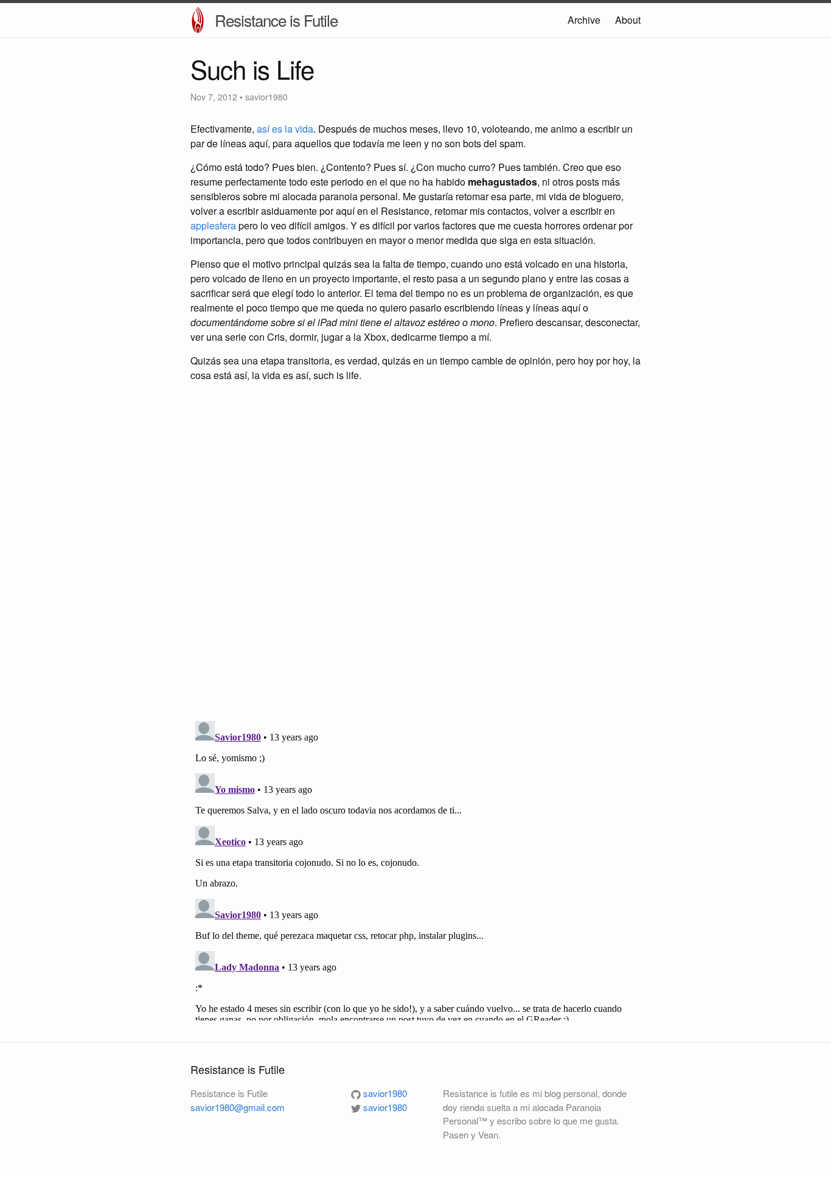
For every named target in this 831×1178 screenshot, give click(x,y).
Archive (584, 20)
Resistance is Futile (276, 20)
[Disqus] (415, 553)
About (628, 20)
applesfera (213, 225)
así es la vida (285, 129)
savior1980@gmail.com (237, 1107)
